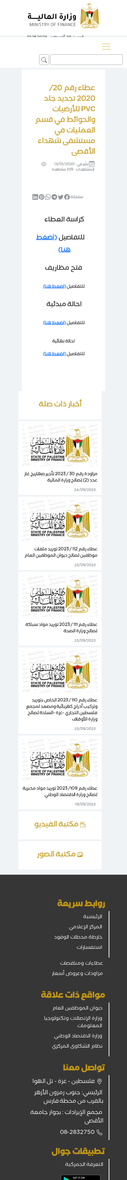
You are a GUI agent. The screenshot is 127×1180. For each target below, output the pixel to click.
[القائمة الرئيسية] (106, 46)
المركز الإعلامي (85, 927)
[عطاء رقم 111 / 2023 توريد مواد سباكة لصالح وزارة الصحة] (60, 596)
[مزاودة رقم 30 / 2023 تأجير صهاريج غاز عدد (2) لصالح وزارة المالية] (60, 445)
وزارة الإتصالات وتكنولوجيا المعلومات (73, 1022)
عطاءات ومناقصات (81, 964)
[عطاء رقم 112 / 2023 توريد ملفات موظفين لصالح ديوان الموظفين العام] (60, 521)
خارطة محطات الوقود (78, 937)
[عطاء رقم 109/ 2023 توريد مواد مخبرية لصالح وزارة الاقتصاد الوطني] (60, 760)
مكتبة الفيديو (57, 825)
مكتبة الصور (57, 855)
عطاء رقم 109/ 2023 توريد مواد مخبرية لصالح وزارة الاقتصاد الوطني (60, 792)
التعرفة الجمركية (84, 1165)
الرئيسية (92, 917)
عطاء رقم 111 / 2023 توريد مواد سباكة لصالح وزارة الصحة (61, 628)
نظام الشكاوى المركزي (77, 1047)
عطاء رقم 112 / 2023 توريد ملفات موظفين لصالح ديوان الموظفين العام (60, 553)
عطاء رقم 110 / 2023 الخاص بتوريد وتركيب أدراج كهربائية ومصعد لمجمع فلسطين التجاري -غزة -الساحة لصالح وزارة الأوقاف (61, 710)
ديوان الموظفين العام (77, 1008)
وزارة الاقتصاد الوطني (78, 1036)
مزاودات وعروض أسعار (77, 974)
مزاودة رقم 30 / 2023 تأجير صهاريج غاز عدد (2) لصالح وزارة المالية (60, 478)
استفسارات (89, 948)
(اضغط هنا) (54, 287)
